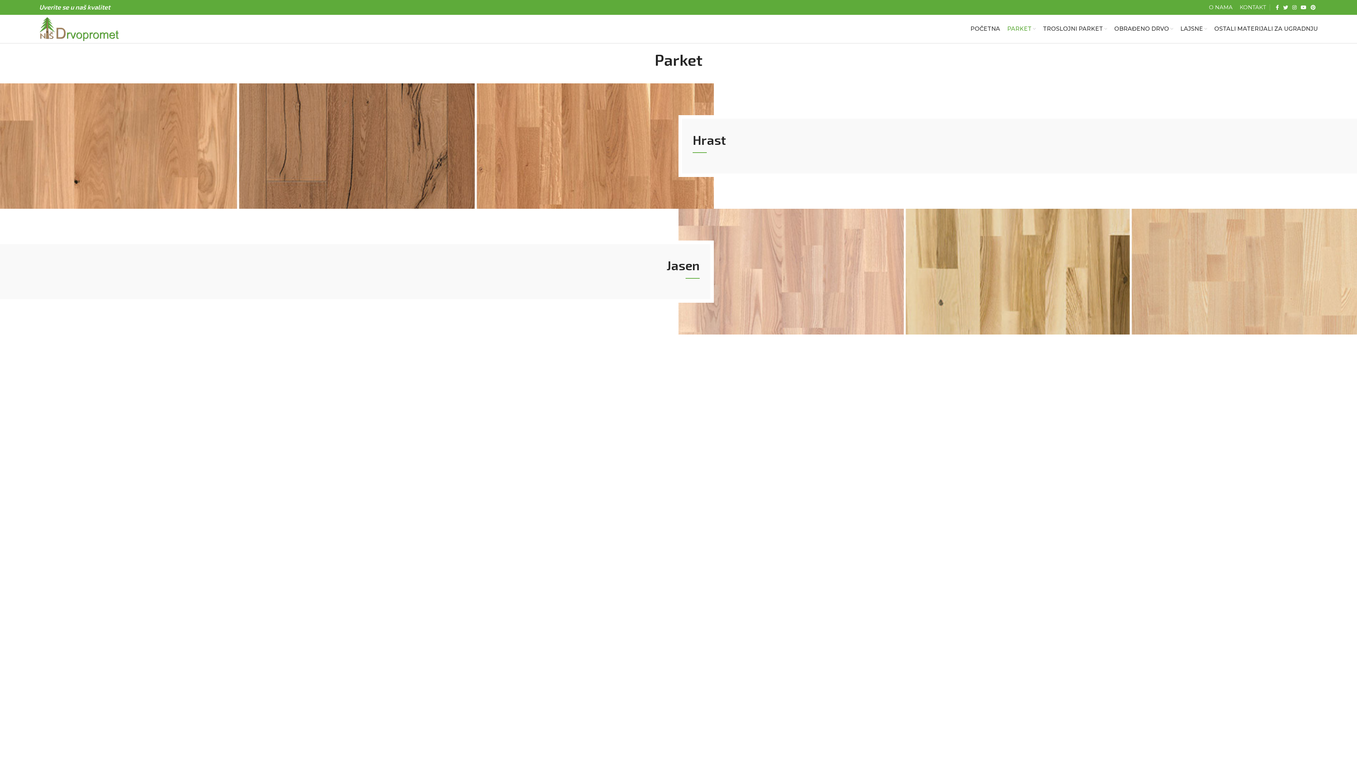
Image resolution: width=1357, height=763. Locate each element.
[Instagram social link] (1294, 7)
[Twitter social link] (1285, 7)
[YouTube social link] (1304, 7)
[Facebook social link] (1277, 7)
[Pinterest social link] (1313, 7)
